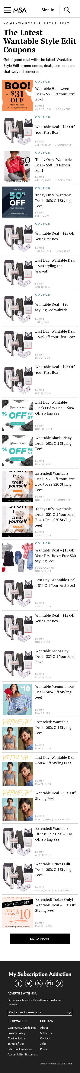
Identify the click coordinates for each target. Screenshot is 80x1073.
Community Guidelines (22, 1028)
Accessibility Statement (23, 1054)
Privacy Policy (16, 1033)
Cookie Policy (16, 1038)
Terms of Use (16, 1044)
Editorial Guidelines (20, 1049)
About (44, 1028)
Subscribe (46, 1033)
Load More (40, 939)
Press (43, 1049)
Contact (45, 1038)
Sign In (48, 10)
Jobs (43, 1044)
